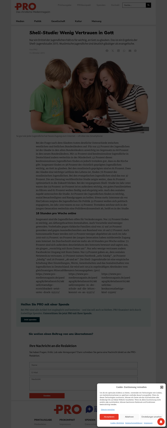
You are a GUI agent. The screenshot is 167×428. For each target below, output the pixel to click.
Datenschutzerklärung (133, 423)
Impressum (148, 423)
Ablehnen (129, 416)
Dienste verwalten (108, 410)
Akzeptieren (109, 416)
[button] (161, 387)
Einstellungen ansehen (152, 416)
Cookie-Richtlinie (117, 423)
